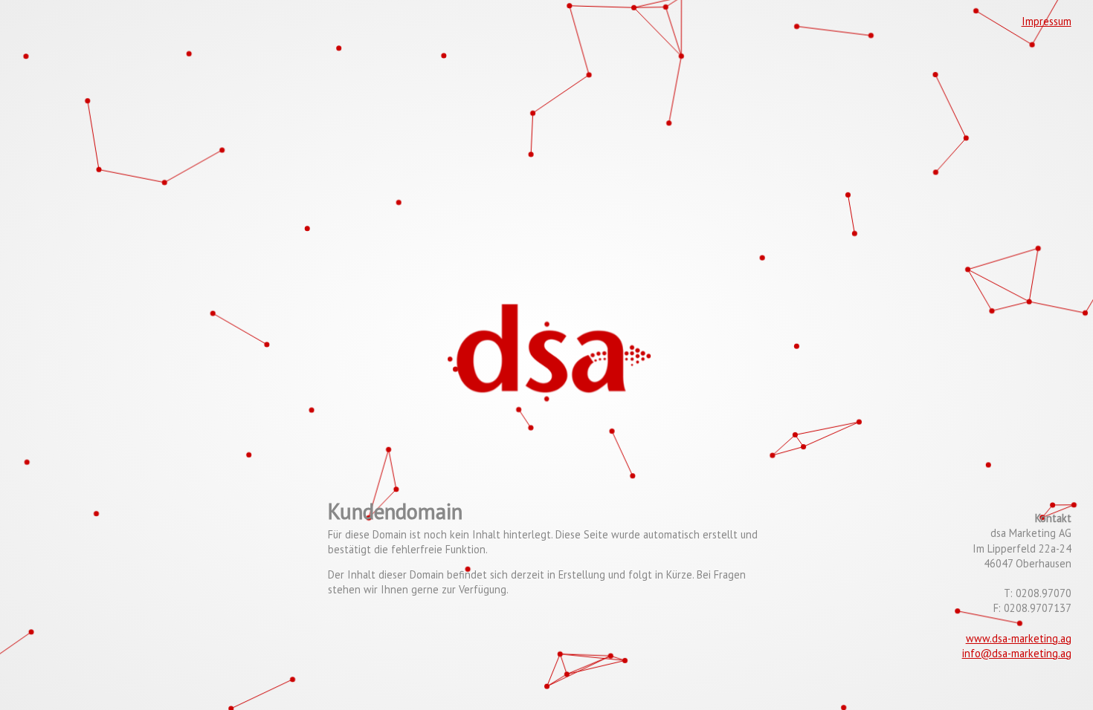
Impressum (1046, 21)
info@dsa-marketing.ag (1016, 653)
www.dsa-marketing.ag (1018, 638)
